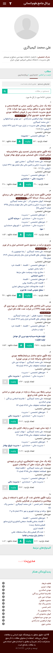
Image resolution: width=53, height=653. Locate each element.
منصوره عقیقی (37, 315)
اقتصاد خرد (15, 265)
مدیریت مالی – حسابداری (32, 218)
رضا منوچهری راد (18, 251)
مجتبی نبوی (20, 161)
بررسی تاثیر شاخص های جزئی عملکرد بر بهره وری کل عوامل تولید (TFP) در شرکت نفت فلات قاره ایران (27, 308)
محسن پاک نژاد (44, 603)
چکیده (27, 141)
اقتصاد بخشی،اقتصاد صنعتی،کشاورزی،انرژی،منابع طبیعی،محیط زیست (24, 523)
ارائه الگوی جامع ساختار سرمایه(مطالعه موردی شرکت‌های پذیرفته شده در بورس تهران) (31, 357)
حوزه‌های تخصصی (38, 135)
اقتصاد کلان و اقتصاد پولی (32, 282)
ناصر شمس (38, 504)
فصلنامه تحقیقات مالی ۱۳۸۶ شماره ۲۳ (31, 405)
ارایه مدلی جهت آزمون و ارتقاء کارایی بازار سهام (28, 428)
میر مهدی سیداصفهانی (12, 118)
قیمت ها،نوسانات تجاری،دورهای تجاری (27, 286)
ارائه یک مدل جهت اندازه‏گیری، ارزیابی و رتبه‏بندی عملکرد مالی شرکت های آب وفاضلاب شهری (29, 463)
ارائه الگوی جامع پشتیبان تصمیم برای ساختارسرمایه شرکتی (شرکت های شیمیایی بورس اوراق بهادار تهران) (27, 154)
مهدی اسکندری (45, 590)
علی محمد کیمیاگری (41, 122)
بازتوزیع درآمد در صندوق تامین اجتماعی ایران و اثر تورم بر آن (27, 246)
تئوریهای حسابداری (11, 225)
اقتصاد (25, 265)
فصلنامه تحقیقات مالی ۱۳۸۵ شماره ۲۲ (31, 435)
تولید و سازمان (37, 329)
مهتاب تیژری (20, 431)
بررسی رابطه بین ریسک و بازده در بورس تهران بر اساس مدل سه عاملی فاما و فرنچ (26, 393)
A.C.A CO (20, 648)
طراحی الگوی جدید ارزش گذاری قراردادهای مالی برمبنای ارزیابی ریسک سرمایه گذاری (26, 196)
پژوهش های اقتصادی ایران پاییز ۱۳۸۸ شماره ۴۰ (27, 319)
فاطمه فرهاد (20, 468)
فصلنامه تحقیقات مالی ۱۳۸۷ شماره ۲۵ (31, 365)
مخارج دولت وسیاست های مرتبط (29, 272)
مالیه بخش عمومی (35, 268)
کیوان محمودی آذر (35, 201)
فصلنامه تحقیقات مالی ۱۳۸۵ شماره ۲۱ (31, 471)
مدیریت (24, 175)
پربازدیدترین (23, 74)
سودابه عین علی (18, 362)
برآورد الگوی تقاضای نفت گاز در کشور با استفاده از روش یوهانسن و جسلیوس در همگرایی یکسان (27, 499)
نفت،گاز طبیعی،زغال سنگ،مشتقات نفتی (27, 532)
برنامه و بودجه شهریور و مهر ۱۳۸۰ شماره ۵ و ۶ (28, 511)
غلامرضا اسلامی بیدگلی (15, 398)
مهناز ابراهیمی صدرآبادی (33, 118)
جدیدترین (34, 74)
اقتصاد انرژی (38, 528)
